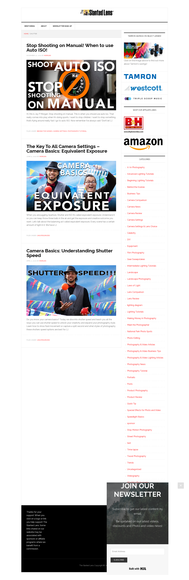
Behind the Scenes (44, 131)
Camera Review (134, 213)
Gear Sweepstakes (136, 259)
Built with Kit (137, 568)
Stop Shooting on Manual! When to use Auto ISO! (69, 48)
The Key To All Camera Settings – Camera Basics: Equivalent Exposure (66, 149)
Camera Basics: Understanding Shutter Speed (69, 253)
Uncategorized (43, 235)
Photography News (136, 364)
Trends (130, 462)
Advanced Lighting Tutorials (140, 174)
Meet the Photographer (138, 325)
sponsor (131, 423)
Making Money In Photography (141, 318)
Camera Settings (60, 131)
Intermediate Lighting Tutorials (141, 266)
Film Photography (135, 252)
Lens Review (133, 298)
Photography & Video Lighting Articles (145, 357)
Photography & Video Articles (141, 344)
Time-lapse (132, 449)
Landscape (132, 272)
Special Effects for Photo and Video (144, 410)
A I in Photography (136, 167)
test (129, 443)
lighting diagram (134, 305)
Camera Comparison (137, 200)
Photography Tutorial (77, 131)
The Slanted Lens (97, 15)
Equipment (132, 246)
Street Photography (136, 436)
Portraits (131, 377)
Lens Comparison (135, 292)
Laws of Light (133, 285)
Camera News (134, 207)
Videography (133, 476)
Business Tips (133, 193)
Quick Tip (131, 403)
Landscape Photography (139, 279)
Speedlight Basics (135, 417)
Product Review (134, 397)
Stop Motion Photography (139, 430)
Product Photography (137, 390)
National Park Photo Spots (139, 331)
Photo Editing (133, 338)
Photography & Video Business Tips (144, 351)
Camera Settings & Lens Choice (142, 226)
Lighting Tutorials (135, 312)
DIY (129, 239)
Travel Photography (136, 456)
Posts (130, 384)
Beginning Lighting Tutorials (140, 180)
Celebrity (131, 233)
